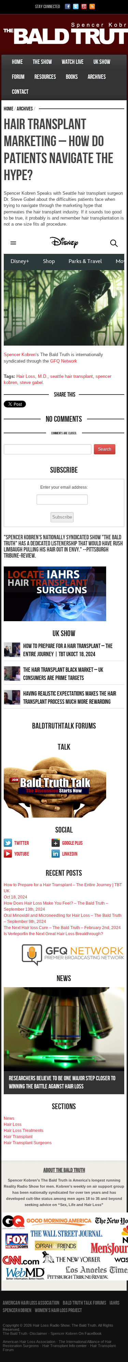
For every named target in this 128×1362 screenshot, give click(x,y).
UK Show (102, 62)
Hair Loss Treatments (23, 1130)
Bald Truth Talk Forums (84, 1303)
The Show (42, 62)
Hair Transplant (18, 1136)
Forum (18, 77)
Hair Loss (25, 376)
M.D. (42, 376)
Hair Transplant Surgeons (28, 1142)
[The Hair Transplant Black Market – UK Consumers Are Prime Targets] (12, 673)
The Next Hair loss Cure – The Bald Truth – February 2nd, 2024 (62, 927)
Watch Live (73, 62)
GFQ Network (63, 361)
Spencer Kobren (19, 354)
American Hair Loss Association (31, 1303)
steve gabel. (32, 382)
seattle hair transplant (71, 376)
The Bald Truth (15, 1333)
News (9, 1118)
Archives (97, 77)
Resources (45, 77)
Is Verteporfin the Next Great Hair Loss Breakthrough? (53, 933)
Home (17, 62)
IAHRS (114, 1303)
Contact (20, 91)
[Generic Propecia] (38, 85)
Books (72, 77)
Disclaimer (38, 1333)
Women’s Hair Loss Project (58, 1310)
